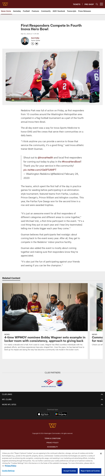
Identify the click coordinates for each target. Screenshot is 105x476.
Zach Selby (35, 38)
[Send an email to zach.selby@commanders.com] (36, 43)
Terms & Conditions (53, 438)
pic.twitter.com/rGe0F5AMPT (39, 169)
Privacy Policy (52, 442)
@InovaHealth (45, 157)
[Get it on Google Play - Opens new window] (61, 415)
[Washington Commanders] (52, 425)
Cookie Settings (8, 471)
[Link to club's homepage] (5, 3)
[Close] (101, 453)
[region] (52, 462)
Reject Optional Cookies (90, 471)
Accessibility (52, 447)
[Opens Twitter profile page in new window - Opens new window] (32, 43)
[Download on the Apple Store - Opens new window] (43, 414)
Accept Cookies (70, 471)
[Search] (97, 4)
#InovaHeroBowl (71, 161)
